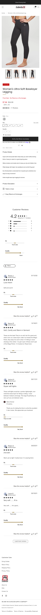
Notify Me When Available (20, 139)
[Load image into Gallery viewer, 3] (24, 74)
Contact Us (5, 591)
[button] (32, 316)
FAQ (3, 588)
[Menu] (3, 7)
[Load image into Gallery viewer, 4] (32, 74)
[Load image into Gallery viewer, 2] (16, 74)
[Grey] (4, 119)
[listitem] (20, 2)
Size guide (36, 122)
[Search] (38, 7)
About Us (4, 585)
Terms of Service (18, 611)
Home (3, 13)
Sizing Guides (5, 561)
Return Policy (5, 564)
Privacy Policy (6, 571)
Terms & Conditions (7, 611)
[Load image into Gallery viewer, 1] (8, 74)
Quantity (5, 129)
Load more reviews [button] (20, 541)
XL (20, 125)
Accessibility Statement (31, 611)
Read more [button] (28, 344)
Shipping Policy (6, 568)
